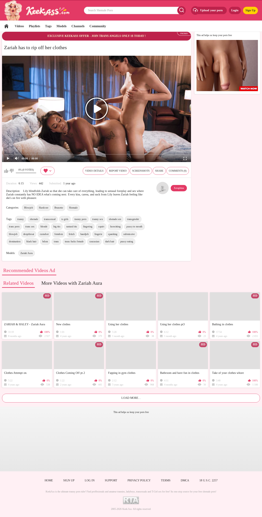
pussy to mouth (134, 226)
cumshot (44, 234)
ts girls (64, 219)
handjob (84, 234)
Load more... (131, 397)
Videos (19, 26)
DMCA (185, 480)
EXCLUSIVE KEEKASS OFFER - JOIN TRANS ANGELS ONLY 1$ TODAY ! (96, 35)
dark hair (109, 241)
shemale (34, 219)
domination (14, 241)
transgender (133, 219)
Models (61, 26)
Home (6, 26)
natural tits (71, 226)
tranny (20, 219)
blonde (44, 226)
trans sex (30, 226)
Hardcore (43, 207)
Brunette (58, 207)
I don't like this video (11, 171)
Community (97, 26)
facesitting (115, 226)
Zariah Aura (26, 253)
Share (159, 170)
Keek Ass (127, 509)
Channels (78, 26)
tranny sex (97, 219)
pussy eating (126, 241)
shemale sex (115, 219)
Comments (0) (177, 170)
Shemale (73, 207)
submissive (129, 234)
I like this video (6, 171)
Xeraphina (179, 188)
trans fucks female (74, 241)
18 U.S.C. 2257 (208, 480)
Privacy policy (139, 480)
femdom (58, 234)
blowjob (13, 234)
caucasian (94, 241)
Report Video (118, 170)
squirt (101, 226)
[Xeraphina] (162, 188)
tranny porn (80, 219)
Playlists (34, 26)
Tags (48, 26)
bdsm (45, 241)
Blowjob (28, 207)
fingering (88, 226)
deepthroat (28, 234)
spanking (112, 234)
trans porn (14, 226)
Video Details (94, 170)
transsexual (49, 219)
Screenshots (141, 170)
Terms (166, 480)
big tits (56, 226)
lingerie (98, 234)
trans (56, 241)
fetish (72, 234)
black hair (31, 241)
